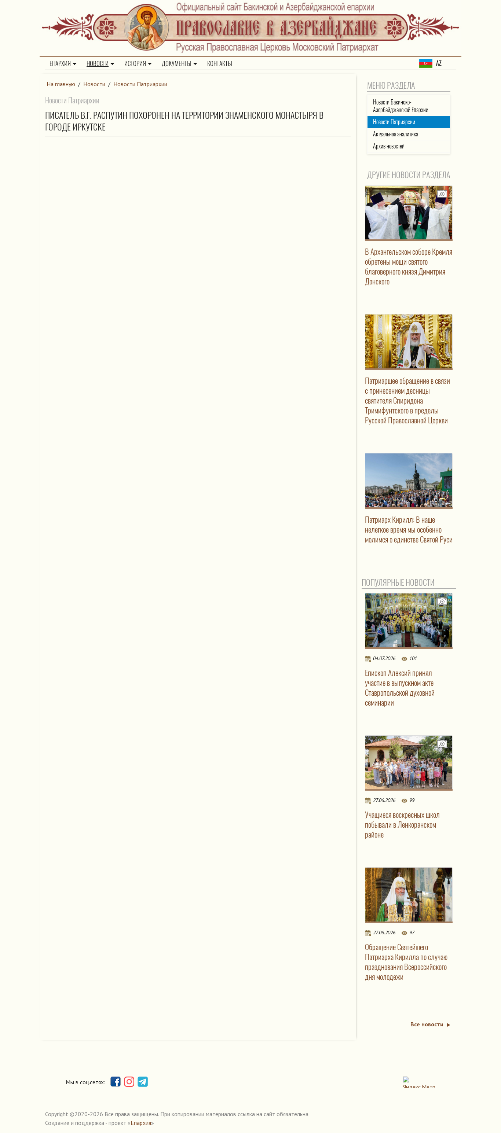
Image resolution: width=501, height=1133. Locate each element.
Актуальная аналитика (395, 134)
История (135, 63)
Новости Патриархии (140, 84)
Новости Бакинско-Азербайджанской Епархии (400, 106)
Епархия (60, 63)
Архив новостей (389, 146)
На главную (61, 84)
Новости (98, 63)
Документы (176, 63)
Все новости (426, 1024)
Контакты (219, 63)
